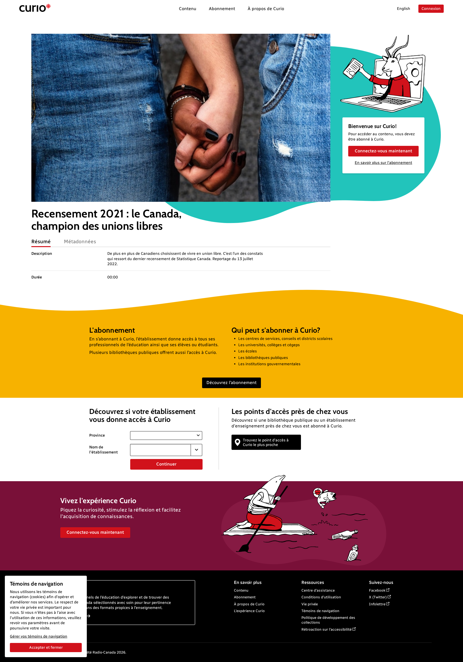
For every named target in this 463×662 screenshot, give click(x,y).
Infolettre (377, 604)
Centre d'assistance (318, 590)
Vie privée (309, 604)
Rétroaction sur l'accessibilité (326, 629)
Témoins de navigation (320, 611)
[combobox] (160, 450)
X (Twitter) (378, 597)
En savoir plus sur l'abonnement (383, 162)
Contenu (241, 590)
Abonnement (245, 597)
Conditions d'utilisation (321, 597)
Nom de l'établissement (103, 449)
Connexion (431, 8)
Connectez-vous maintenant (383, 151)
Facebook (377, 590)
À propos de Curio (249, 604)
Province (97, 435)
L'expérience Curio (249, 611)
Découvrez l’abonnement (231, 382)
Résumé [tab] (41, 241)
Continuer (166, 464)
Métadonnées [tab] (80, 241)
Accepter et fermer (46, 647)
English (403, 8)
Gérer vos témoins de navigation (38, 636)
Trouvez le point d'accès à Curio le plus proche (266, 442)
